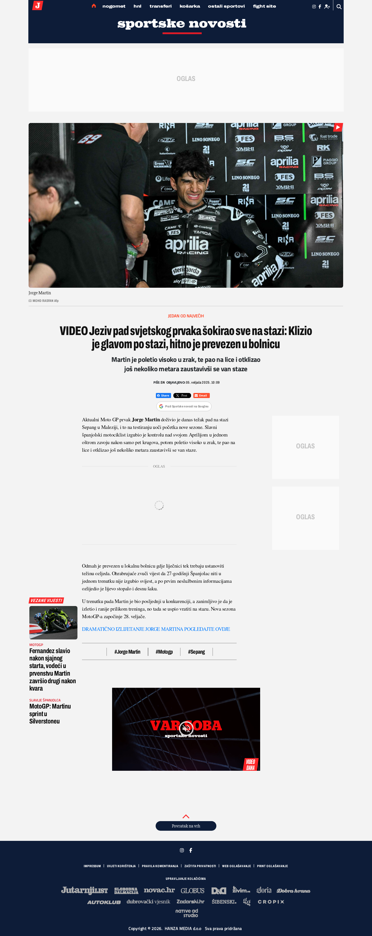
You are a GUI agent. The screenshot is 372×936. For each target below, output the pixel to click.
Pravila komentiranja (160, 866)
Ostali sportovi (226, 6)
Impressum (92, 866)
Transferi (161, 6)
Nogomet (114, 6)
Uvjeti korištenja (121, 866)
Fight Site (264, 6)
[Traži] (339, 6)
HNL (137, 6)
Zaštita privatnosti (200, 866)
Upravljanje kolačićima (186, 879)
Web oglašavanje (236, 866)
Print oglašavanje (272, 866)
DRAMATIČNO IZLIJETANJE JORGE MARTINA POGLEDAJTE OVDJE (156, 629)
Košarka (190, 6)
